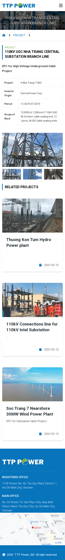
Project (19, 35)
